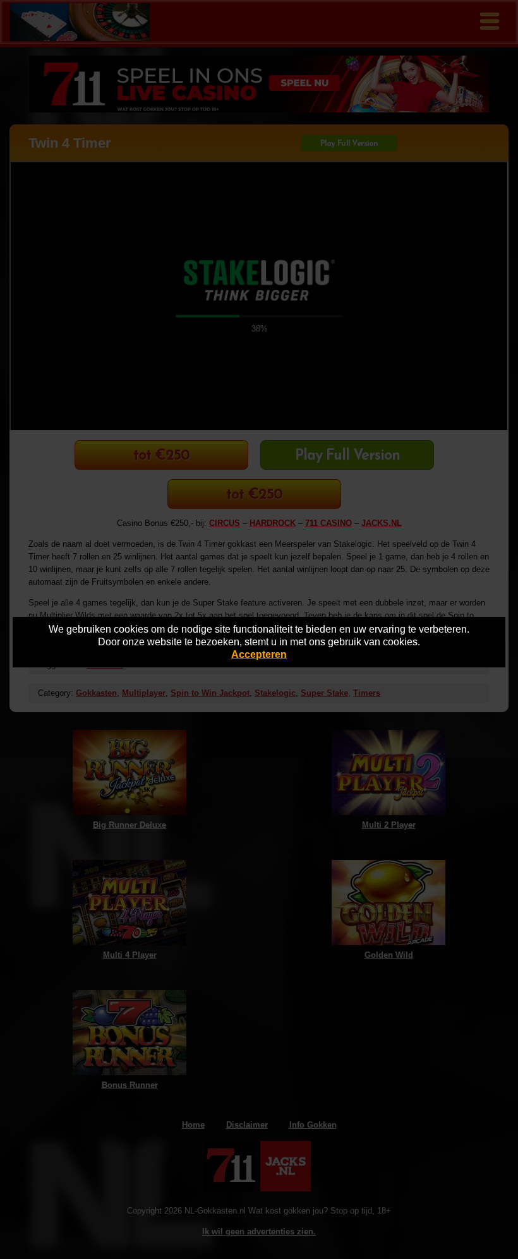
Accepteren (259, 654)
